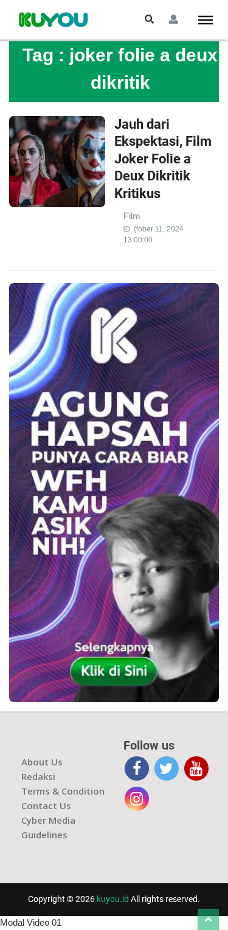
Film (131, 216)
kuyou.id (113, 899)
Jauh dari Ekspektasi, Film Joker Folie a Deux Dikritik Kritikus (163, 159)
